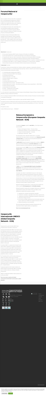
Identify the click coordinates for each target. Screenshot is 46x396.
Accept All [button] (10, 393)
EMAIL (10, 302)
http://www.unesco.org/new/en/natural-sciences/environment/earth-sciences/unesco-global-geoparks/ (11, 279)
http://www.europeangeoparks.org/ (23, 208)
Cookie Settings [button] (4, 393)
